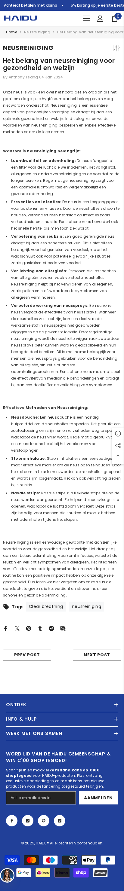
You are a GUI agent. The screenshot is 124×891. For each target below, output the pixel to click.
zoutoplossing (24, 430)
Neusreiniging (37, 32)
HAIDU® (43, 843)
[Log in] (100, 18)
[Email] (63, 628)
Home (11, 32)
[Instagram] (27, 820)
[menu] (86, 18)
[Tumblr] (40, 628)
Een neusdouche (56, 417)
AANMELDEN (98, 798)
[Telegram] (51, 628)
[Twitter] (17, 628)
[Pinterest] (28, 628)
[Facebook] (5, 628)
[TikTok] (59, 820)
